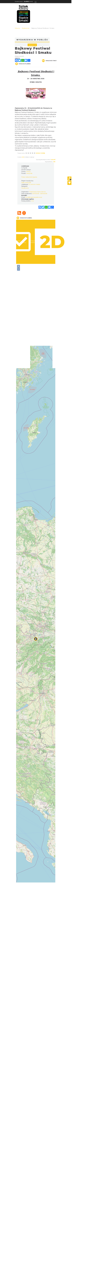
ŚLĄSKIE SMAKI (19, 1)
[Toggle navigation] (35, 2)
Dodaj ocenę (40, 153)
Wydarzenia (25, 188)
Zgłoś (53, 159)
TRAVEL (28, 1)
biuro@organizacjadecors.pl (33, 197)
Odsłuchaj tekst (51, 60)
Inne (32, 201)
